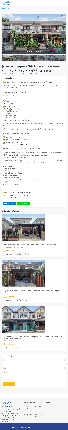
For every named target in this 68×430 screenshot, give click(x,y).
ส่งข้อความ (9, 384)
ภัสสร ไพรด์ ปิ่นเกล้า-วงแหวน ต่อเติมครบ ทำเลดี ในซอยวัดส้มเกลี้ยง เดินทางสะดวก (30, 245)
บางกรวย (21, 247)
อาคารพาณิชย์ (28, 415)
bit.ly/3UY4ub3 (21, 92)
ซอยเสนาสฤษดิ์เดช (9, 340)
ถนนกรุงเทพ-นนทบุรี (19, 340)
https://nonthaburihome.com (20, 192)
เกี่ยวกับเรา (38, 406)
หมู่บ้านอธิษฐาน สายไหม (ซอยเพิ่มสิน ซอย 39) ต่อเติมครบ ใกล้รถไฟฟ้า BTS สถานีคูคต (31, 291)
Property (10, 8)
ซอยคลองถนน (11, 73)
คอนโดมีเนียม (28, 412)
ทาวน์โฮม (27, 409)
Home (3, 8)
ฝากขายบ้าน (38, 412)
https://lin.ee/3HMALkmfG (19, 145)
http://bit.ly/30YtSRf (10, 198)
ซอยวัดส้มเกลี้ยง (8, 247)
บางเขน (26, 340)
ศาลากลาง (15, 247)
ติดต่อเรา (37, 409)
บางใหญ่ (35, 73)
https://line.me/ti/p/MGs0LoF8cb (22, 139)
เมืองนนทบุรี (32, 340)
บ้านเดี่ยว (26, 406)
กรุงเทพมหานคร (19, 293)
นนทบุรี (4, 73)
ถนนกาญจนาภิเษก (26, 73)
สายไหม (13, 293)
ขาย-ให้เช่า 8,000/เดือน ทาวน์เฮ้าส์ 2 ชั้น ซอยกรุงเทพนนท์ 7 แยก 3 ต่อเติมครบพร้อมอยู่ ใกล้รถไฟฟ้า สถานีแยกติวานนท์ (33, 337)
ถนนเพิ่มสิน (7, 293)
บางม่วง (18, 73)
